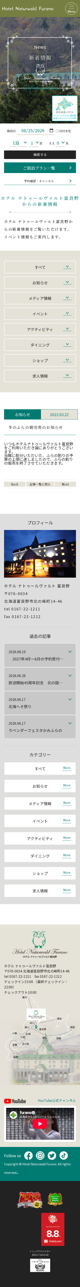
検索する (40, 154)
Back (14, 484)
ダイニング (40, 345)
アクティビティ (40, 329)
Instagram (40, 1155)
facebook (28, 1155)
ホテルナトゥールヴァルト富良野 (27, 8)
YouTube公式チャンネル (57, 1101)
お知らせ (40, 282)
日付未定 (65, 131)
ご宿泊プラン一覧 (39, 168)
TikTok (63, 1155)
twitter (52, 1155)
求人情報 (40, 376)
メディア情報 (40, 298)
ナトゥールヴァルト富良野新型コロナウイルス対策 (65, 108)
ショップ (40, 360)
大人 (52, 143)
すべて (40, 267)
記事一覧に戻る (40, 484)
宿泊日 (11, 131)
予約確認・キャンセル (39, 181)
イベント (40, 313)
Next (65, 484)
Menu (71, 11)
